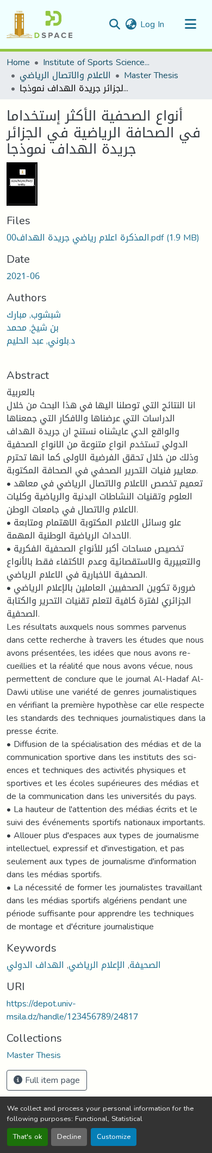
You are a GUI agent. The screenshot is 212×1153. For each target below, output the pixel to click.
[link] (106, 237)
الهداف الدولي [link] (35, 964)
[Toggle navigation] (190, 24)
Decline (69, 1136)
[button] (39, 24)
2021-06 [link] (23, 276)
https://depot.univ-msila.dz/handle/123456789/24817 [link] (72, 1010)
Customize (113, 1136)
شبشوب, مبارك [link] (34, 314)
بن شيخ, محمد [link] (33, 327)
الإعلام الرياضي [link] (96, 964)
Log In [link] (152, 24)
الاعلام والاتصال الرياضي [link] (65, 75)
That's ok (27, 1136)
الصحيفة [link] (145, 964)
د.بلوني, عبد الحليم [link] (41, 340)
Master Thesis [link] (151, 75)
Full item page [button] (51, 1080)
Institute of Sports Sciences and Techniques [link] (97, 62)
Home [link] (18, 62)
